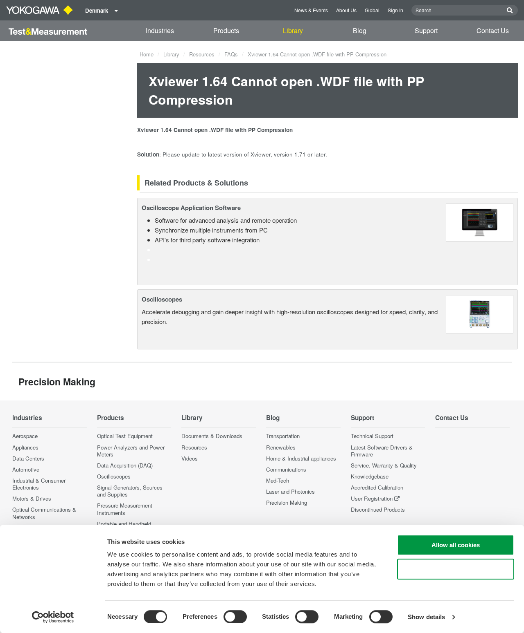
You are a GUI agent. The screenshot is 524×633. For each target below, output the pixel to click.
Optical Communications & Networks (44, 513)
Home (147, 54)
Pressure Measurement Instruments (124, 508)
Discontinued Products (378, 509)
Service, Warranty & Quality (384, 465)
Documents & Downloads (211, 436)
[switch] (235, 616)
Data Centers (28, 458)
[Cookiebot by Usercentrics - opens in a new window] (53, 617)
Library (293, 30)
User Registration (372, 498)
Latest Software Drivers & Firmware (382, 450)
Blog (359, 30)
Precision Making (286, 502)
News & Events (311, 10)
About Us (346, 10)
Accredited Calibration (377, 487)
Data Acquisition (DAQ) (125, 465)
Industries (160, 30)
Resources (202, 54)
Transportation (283, 436)
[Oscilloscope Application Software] (479, 221)
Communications (286, 469)
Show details (426, 616)
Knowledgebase (369, 476)
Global (372, 10)
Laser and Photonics (290, 491)
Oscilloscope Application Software (191, 207)
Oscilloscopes (162, 299)
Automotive (25, 469)
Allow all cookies (455, 544)
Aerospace (25, 436)
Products (226, 30)
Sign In (395, 10)
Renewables (281, 447)
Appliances (25, 447)
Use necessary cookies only (455, 569)
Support (426, 30)
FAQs (231, 54)
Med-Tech (277, 480)
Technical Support (372, 436)
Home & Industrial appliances (301, 458)
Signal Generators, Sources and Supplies (130, 490)
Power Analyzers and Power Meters (131, 450)
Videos (189, 458)
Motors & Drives (31, 498)
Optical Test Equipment (125, 436)
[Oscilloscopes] (479, 313)
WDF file (222, 130)
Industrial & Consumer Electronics (39, 483)
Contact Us (493, 30)
